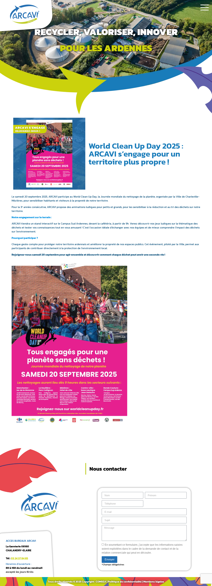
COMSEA (101, 582)
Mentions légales (153, 582)
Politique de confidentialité (125, 582)
